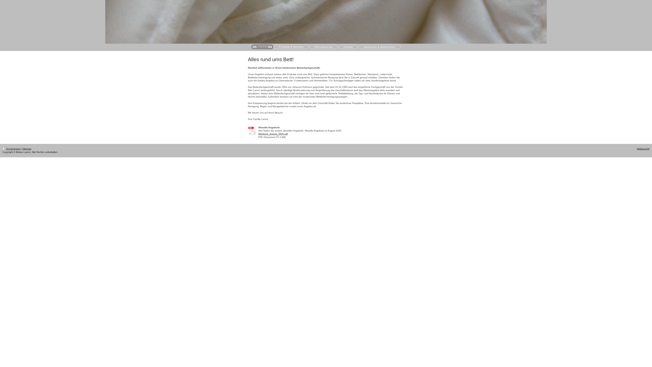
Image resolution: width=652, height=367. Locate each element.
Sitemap (26, 148)
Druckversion (13, 148)
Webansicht (643, 148)
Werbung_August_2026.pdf (273, 134)
